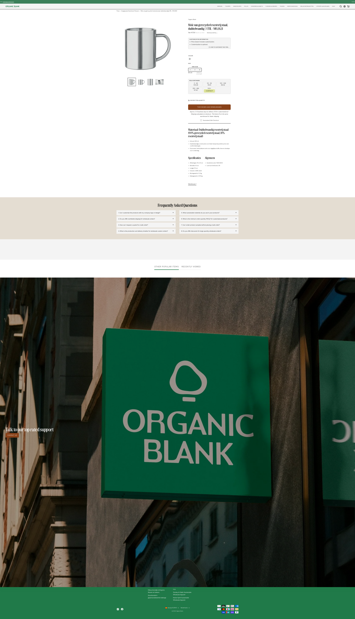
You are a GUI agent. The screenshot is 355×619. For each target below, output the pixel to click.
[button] (220, 6)
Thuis (118, 11)
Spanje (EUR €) (172, 608)
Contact (209, 91)
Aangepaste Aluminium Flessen (130, 11)
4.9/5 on (177, 1)
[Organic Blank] (12, 6)
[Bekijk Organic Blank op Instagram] (117, 609)
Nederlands (184, 608)
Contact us (12, 435)
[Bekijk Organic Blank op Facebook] (122, 609)
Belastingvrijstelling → (212, 32)
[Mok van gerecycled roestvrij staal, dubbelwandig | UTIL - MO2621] (132, 82)
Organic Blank (192, 19)
